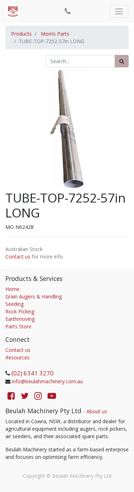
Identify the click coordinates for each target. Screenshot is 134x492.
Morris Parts (55, 33)
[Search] (122, 61)
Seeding (14, 304)
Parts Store (18, 326)
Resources (17, 357)
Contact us (17, 256)
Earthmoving (20, 319)
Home (12, 289)
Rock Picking (19, 311)
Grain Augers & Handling (33, 296)
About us (96, 411)
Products (21, 33)
